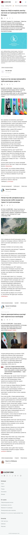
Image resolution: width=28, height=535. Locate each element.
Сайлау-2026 (8, 5)
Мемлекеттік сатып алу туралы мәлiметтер (12, 513)
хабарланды (8, 166)
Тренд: (2, 5)
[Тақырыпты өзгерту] (21, 2)
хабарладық (4, 296)
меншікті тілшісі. (11, 330)
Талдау (2, 489)
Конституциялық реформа (21, 5)
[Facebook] (10, 18)
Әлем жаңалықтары (7, 67)
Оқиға (2, 483)
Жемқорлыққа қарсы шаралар (8, 510)
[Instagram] (2, 18)
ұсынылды (10, 181)
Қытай (16, 303)
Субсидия (16, 186)
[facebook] (10, 475)
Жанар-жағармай (7, 186)
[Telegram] (7, 18)
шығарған (3, 451)
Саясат (3, 486)
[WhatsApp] (4, 18)
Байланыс (3, 523)
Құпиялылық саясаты (6, 505)
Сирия (17, 458)
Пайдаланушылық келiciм (7, 502)
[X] (12, 18)
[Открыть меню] (26, 2)
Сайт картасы (4, 521)
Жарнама (3, 526)
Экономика (3, 491)
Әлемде (3, 494)
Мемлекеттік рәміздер (6, 507)
